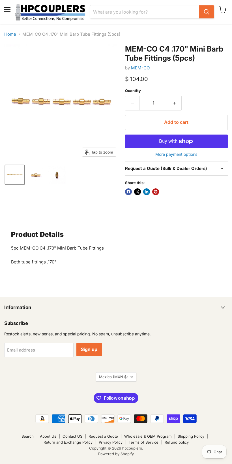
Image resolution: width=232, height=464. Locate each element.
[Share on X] (137, 191)
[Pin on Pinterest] (155, 191)
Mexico (113, 376)
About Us (48, 436)
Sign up (89, 349)
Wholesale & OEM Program (147, 436)
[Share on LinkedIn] (146, 191)
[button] (14, 174)
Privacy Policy (111, 442)
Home (10, 34)
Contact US (72, 436)
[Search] (206, 11)
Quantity (133, 91)
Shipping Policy (191, 436)
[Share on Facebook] (128, 191)
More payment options (176, 154)
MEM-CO (140, 68)
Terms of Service (143, 442)
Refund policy (177, 442)
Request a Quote (103, 436)
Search (28, 436)
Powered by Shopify (116, 454)
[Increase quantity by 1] (174, 103)
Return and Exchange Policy (68, 442)
